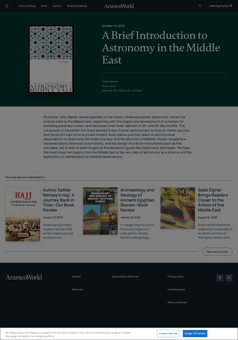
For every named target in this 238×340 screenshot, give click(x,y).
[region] (119, 334)
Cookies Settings (168, 333)
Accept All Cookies (195, 333)
